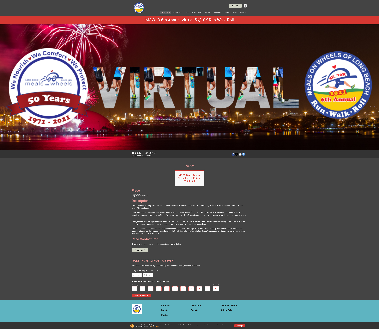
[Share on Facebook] (233, 154)
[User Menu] (245, 6)
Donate (235, 6)
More (242, 13)
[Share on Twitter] (236, 154)
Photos (164, 315)
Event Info (177, 13)
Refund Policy (231, 13)
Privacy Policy (155, 326)
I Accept (239, 326)
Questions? (140, 250)
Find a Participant (193, 13)
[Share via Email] (240, 154)
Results (217, 13)
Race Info (166, 13)
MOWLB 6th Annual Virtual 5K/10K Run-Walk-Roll (189, 20)
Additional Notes (140, 296)
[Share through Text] (243, 154)
